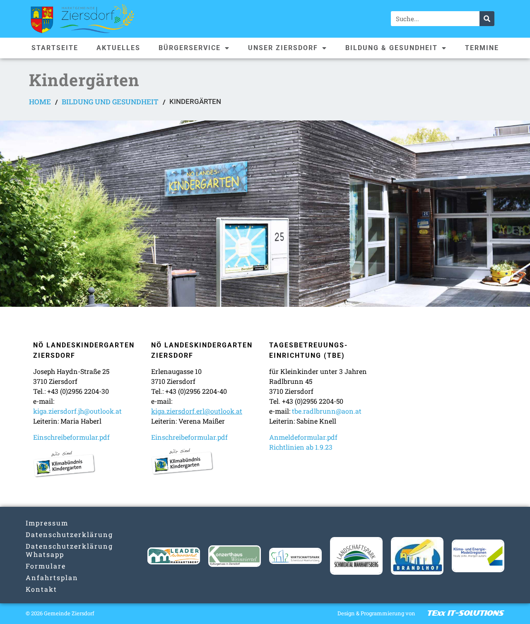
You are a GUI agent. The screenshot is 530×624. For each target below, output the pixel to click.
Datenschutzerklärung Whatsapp (52, 550)
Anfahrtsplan (52, 577)
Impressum (47, 522)
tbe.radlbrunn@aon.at (326, 411)
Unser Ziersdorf (283, 48)
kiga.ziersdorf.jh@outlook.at (77, 411)
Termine (482, 48)
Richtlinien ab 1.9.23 (300, 447)
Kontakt (41, 589)
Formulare (46, 565)
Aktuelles (118, 48)
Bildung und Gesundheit (110, 101)
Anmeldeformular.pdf (303, 437)
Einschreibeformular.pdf (71, 437)
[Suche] (486, 18)
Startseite (54, 48)
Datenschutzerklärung (52, 534)
